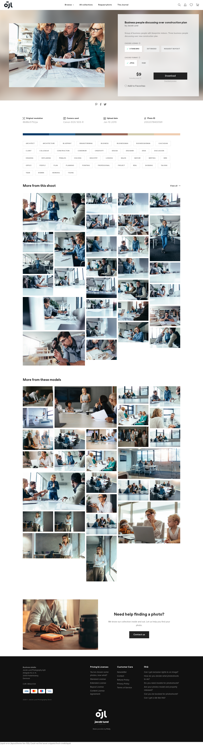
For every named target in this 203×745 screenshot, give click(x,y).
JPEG (132, 63)
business (105, 143)
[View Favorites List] (191, 4)
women (41, 173)
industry (94, 158)
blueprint (67, 143)
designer (130, 151)
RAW (144, 63)
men (165, 158)
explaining (46, 158)
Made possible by (101, 729)
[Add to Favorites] (83, 194)
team (28, 173)
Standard (134, 49)
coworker (82, 151)
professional (104, 165)
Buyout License (97, 687)
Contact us (139, 635)
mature (137, 158)
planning (70, 165)
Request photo (105, 5)
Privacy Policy (123, 683)
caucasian (163, 143)
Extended (151, 49)
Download (170, 76)
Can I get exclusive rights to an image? (161, 672)
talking (164, 165)
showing (149, 165)
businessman (122, 143)
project (121, 165)
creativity (99, 151)
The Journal (122, 5)
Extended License (98, 683)
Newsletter (122, 672)
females (62, 158)
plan (56, 165)
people (42, 165)
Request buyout (172, 49)
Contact (120, 676)
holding (77, 158)
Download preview (170, 81)
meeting (152, 158)
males (123, 158)
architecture (49, 143)
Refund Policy (123, 680)
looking (109, 158)
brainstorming (86, 143)
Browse (68, 5)
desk (144, 151)
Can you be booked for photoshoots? (161, 694)
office (28, 165)
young (71, 173)
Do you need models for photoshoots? (161, 683)
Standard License (98, 679)
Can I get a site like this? (154, 698)
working (56, 173)
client (28, 151)
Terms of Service (124, 687)
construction (63, 151)
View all (174, 186)
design (115, 151)
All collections (86, 5)
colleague (44, 151)
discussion (159, 151)
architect (30, 143)
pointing (86, 165)
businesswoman (143, 143)
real (135, 165)
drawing (29, 158)
